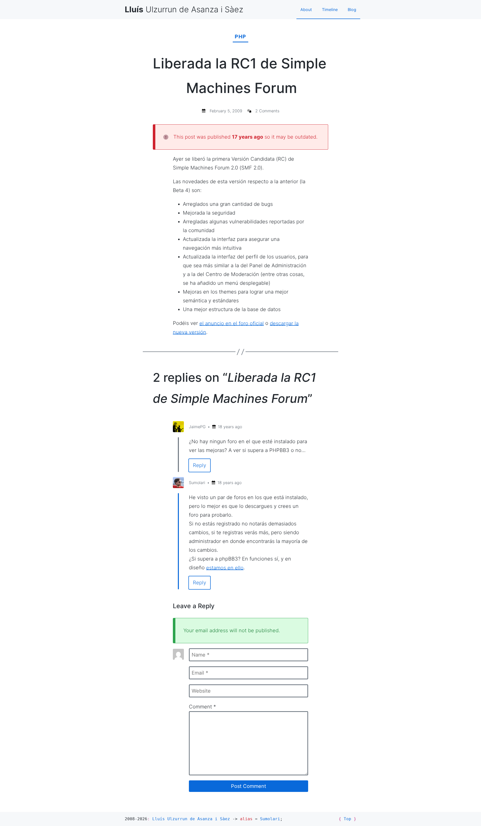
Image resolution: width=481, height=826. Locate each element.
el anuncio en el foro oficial (231, 323)
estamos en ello (225, 568)
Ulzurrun (184, 9)
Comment (202, 707)
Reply (199, 465)
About (306, 9)
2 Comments (267, 110)
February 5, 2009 (226, 110)
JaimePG (197, 426)
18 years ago (230, 426)
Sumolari (197, 482)
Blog (352, 9)
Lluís (191, 818)
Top (347, 818)
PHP (240, 37)
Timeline (330, 9)
